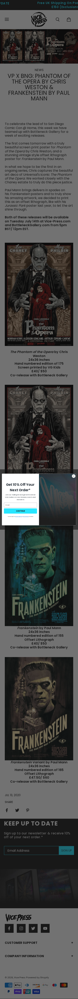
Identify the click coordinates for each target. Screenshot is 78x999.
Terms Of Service (26, 516)
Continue (20, 511)
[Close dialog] (73, 476)
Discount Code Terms (18, 516)
